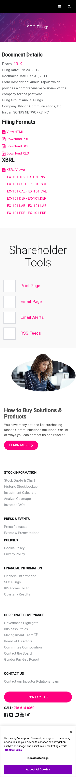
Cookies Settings (37, 758)
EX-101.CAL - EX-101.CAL (27, 191)
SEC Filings (12, 582)
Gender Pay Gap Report (21, 659)
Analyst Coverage (17, 499)
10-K (18, 64)
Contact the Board (18, 653)
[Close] (71, 732)
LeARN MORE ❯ (21, 445)
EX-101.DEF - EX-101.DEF (26, 198)
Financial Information (20, 576)
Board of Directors (18, 641)
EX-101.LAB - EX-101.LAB (26, 206)
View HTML (15, 132)
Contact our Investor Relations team (31, 681)
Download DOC (18, 146)
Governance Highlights (21, 623)
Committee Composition (23, 647)
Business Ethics (16, 629)
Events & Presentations (21, 533)
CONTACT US (38, 697)
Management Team (18, 635)
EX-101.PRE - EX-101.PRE (26, 213)
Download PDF (17, 139)
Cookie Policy (14, 548)
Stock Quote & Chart (19, 480)
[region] (38, 751)
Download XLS (17, 153)
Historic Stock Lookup (20, 486)
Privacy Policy (14, 554)
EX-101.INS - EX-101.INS (26, 177)
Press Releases (15, 527)
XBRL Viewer (16, 170)
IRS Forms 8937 (16, 588)
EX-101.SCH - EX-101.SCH (27, 184)
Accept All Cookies (38, 769)
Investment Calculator (21, 493)
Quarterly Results (17, 594)
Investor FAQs (15, 505)
